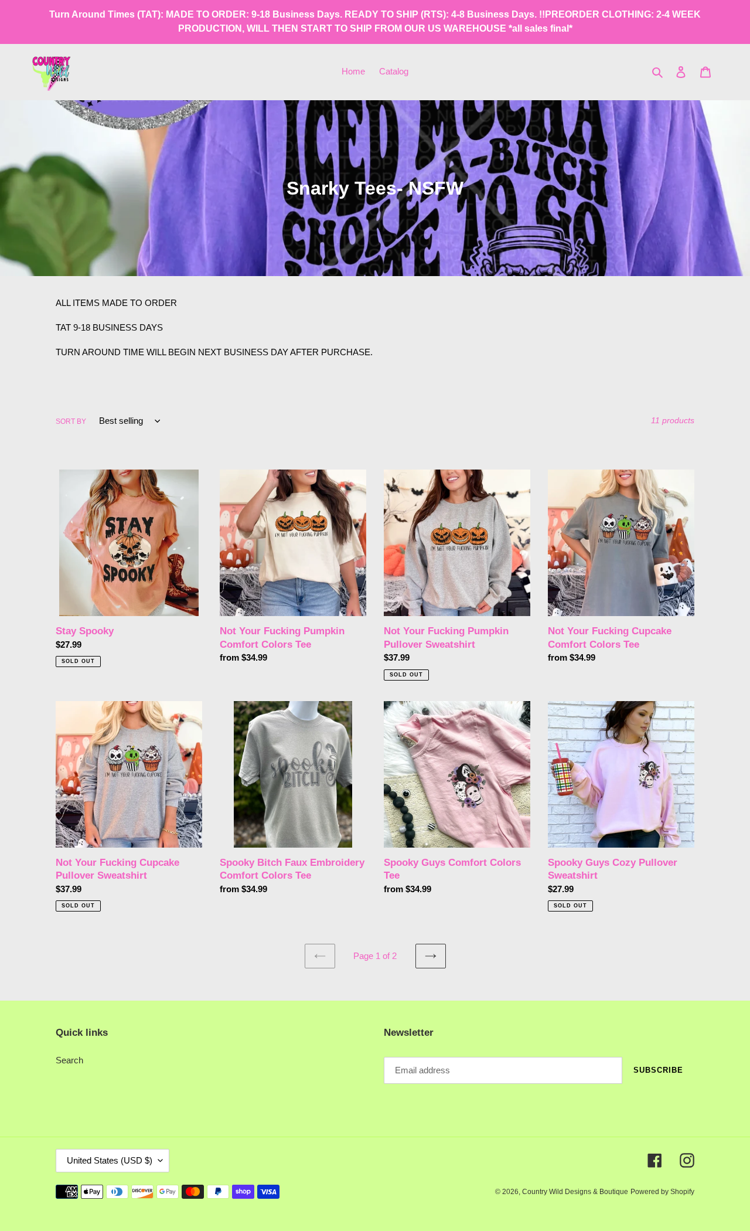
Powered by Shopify (662, 1192)
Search (69, 1060)
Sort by (71, 421)
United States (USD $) (109, 1160)
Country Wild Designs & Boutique (575, 1192)
